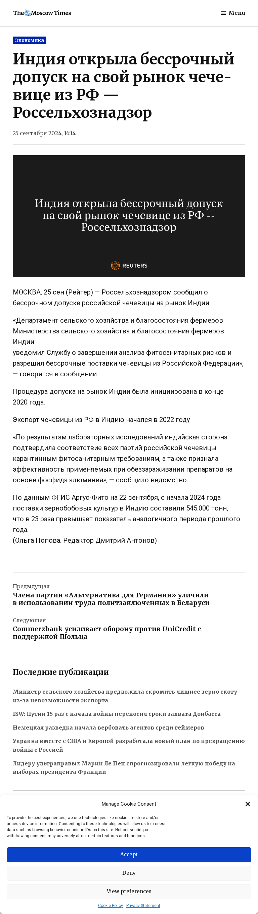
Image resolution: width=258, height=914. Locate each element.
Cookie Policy (110, 905)
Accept (129, 854)
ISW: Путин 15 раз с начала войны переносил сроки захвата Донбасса (117, 713)
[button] (248, 804)
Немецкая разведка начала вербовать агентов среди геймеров (108, 727)
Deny (129, 873)
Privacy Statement (143, 905)
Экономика (29, 40)
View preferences (129, 891)
